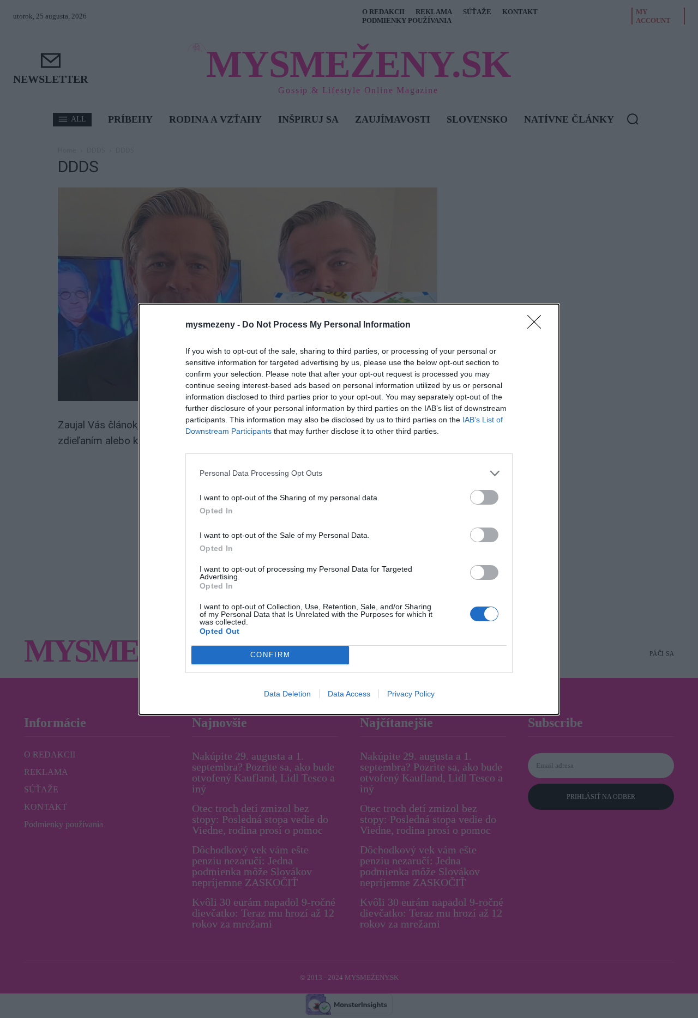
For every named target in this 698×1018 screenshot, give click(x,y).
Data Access (349, 693)
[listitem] (349, 473)
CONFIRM (270, 655)
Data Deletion (287, 693)
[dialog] (349, 509)
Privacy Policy (411, 693)
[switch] (484, 497)
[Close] (537, 325)
